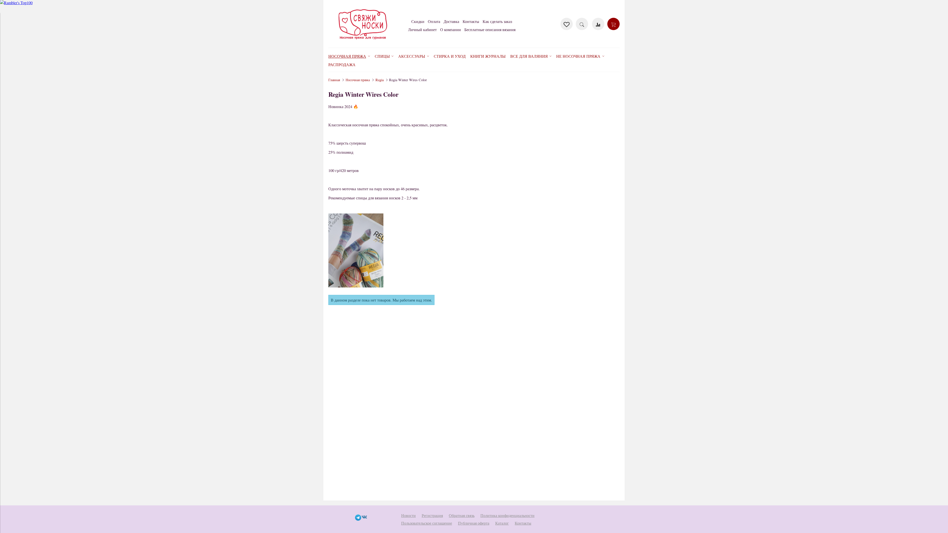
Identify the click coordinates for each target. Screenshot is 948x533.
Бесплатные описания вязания (489, 29)
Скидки (417, 21)
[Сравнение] (598, 24)
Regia (379, 79)
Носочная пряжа (358, 79)
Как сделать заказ (497, 21)
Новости (408, 515)
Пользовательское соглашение (426, 523)
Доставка (451, 21)
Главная (334, 79)
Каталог (502, 523)
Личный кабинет (422, 29)
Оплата (434, 21)
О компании (450, 29)
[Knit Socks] (362, 40)
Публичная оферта (473, 523)
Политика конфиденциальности (507, 515)
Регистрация (432, 515)
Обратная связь (461, 515)
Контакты (471, 21)
